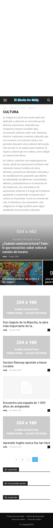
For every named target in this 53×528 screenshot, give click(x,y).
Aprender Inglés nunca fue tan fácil (26, 443)
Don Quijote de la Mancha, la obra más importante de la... (25, 324)
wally (5, 256)
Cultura (22, 108)
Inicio (5, 108)
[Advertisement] (26, 26)
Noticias (13, 108)
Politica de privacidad (15, 516)
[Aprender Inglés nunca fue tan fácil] (26, 427)
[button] (5, 100)
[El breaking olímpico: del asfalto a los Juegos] (21, 276)
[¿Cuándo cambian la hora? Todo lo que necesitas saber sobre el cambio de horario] (26, 237)
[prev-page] (16, 459)
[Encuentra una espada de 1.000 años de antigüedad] (26, 387)
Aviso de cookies (18, 519)
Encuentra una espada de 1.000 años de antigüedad (24, 404)
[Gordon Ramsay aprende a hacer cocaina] (26, 347)
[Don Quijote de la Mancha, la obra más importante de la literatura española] (26, 307)
